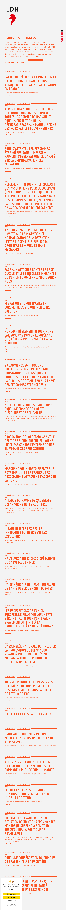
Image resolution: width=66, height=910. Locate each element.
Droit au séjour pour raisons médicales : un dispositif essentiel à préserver (30, 738)
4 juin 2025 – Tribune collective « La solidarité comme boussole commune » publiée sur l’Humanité (29, 766)
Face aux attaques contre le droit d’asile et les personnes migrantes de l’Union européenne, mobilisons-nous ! (30, 275)
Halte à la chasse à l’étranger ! (28, 714)
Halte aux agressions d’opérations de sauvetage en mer (30, 560)
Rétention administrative (11, 63)
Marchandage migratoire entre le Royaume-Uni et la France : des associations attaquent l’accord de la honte (31, 474)
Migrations (24, 60)
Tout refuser (11, 897)
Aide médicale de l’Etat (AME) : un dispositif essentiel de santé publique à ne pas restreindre (29, 886)
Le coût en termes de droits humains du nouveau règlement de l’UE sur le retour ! (30, 794)
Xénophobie (23, 63)
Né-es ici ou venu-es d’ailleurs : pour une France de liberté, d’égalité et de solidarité (28, 409)
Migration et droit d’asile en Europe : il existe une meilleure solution (27, 307)
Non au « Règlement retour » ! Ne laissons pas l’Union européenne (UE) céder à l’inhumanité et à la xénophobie (29, 337)
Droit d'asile (8, 60)
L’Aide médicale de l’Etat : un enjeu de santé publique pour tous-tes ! (30, 586)
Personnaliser (11, 901)
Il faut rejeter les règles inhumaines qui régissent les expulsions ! (26, 532)
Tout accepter (11, 894)
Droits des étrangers (10, 71)
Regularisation (48, 60)
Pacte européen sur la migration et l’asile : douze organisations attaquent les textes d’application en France (30, 83)
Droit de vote (16, 60)
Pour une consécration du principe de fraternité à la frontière (30, 859)
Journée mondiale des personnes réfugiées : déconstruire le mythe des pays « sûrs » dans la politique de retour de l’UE (30, 688)
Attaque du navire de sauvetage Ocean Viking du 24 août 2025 (28, 502)
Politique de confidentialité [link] (11, 905)
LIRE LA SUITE (8, 95)
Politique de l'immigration (35, 60)
